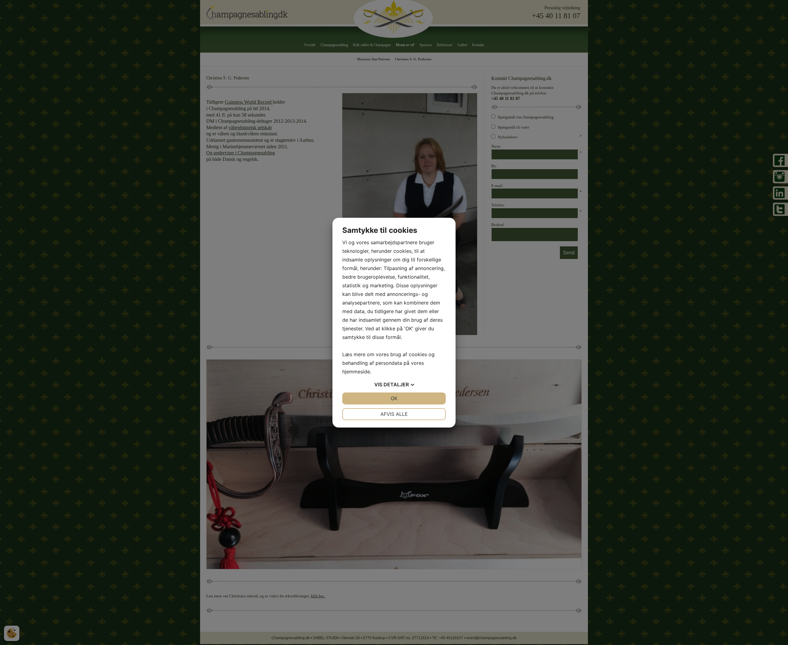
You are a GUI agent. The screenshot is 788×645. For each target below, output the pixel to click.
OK (394, 398)
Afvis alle (394, 414)
